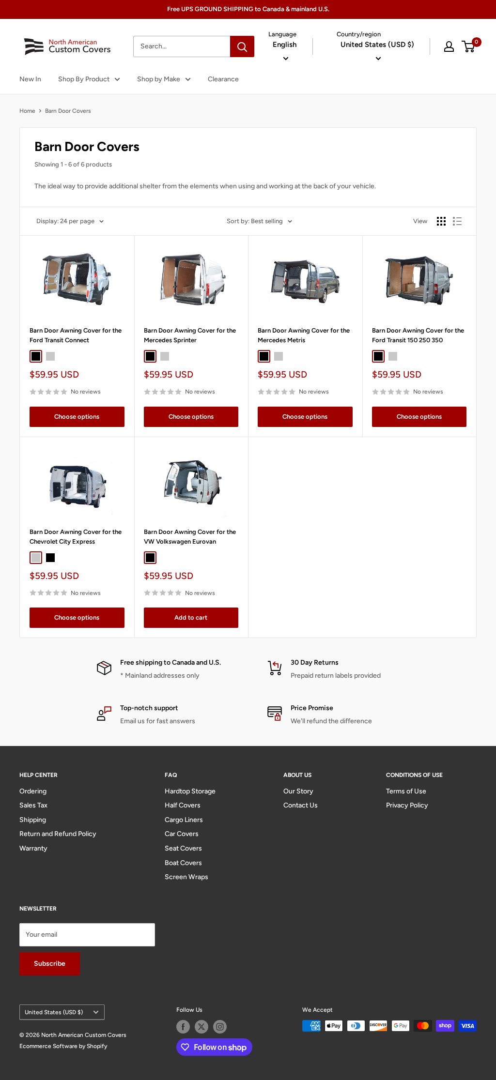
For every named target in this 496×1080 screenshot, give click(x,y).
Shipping (32, 820)
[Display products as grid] (441, 221)
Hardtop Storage (190, 791)
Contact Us (300, 805)
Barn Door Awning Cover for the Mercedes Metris (304, 335)
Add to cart (190, 617)
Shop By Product (83, 79)
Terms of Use (406, 791)
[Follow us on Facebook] (183, 1027)
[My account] (449, 46)
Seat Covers (183, 848)
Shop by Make (158, 79)
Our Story (298, 791)
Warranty (33, 848)
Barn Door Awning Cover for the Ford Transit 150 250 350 (418, 335)
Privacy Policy (407, 805)
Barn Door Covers (68, 110)
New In (30, 79)
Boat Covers (183, 863)
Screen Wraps (186, 877)
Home (27, 110)
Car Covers (182, 834)
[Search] (242, 46)
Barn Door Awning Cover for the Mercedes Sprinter (190, 335)
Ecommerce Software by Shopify (63, 1046)
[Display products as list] (457, 221)
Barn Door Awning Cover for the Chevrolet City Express (76, 536)
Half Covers (183, 805)
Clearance (223, 79)
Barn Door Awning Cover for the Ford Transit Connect (76, 335)
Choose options (76, 416)
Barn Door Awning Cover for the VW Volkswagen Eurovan (190, 536)
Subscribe (49, 963)
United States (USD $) (54, 1012)
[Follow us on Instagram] (220, 1027)
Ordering (32, 791)
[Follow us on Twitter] (201, 1027)
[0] (469, 46)
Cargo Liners (184, 820)
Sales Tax (33, 805)
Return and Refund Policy (57, 834)
